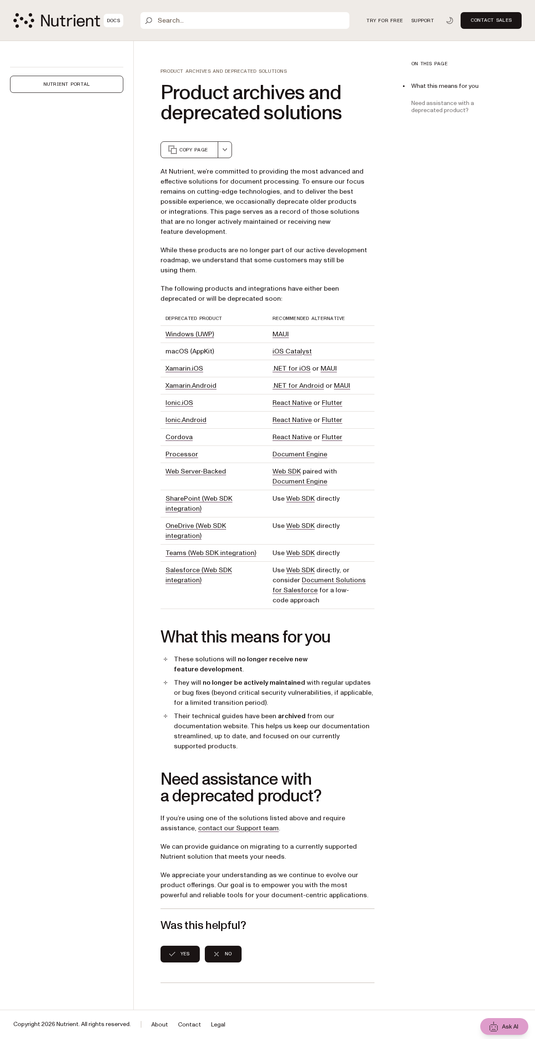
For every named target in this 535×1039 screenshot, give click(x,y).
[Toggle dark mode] (449, 20)
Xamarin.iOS (184, 368)
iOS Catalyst (292, 351)
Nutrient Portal (66, 84)
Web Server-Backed (196, 471)
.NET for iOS (292, 368)
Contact (189, 1025)
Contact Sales (491, 20)
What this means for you (445, 86)
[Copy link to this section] (148, 637)
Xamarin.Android (191, 385)
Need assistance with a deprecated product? (442, 106)
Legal (218, 1025)
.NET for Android (298, 385)
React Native (292, 402)
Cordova (179, 437)
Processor (182, 454)
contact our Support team (238, 828)
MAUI (281, 334)
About (159, 1025)
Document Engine (300, 454)
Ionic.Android (186, 420)
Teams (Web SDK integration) (211, 553)
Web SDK (287, 471)
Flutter (332, 402)
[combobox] (225, 149)
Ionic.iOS (179, 402)
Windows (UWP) (190, 334)
